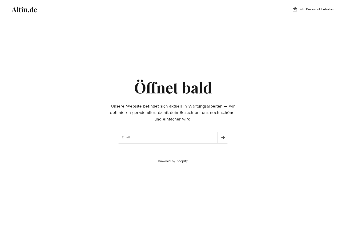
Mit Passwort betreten (316, 9)
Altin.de (24, 9)
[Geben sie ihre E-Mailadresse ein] (222, 137)
